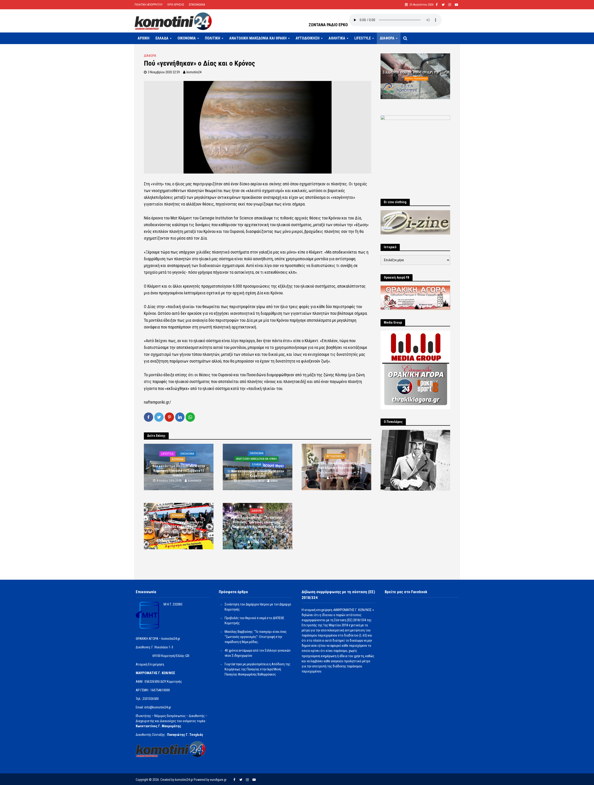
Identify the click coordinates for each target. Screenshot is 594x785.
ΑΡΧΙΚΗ (143, 38)
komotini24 (194, 72)
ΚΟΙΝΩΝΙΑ (177, 459)
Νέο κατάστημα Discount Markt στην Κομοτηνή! (257, 474)
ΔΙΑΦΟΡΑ (387, 38)
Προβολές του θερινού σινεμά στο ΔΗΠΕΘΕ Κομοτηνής (178, 525)
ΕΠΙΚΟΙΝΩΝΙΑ (197, 4)
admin (274, 481)
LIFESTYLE (362, 38)
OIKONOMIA (187, 38)
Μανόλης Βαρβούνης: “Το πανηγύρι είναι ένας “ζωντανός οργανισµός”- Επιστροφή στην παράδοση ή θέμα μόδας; (257, 524)
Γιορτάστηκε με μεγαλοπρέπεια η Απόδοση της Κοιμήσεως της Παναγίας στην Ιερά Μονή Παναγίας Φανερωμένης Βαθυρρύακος (257, 669)
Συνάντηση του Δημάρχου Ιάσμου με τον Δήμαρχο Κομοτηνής (336, 465)
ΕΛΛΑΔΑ (161, 38)
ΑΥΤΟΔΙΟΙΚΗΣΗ (308, 38)
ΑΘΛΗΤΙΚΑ (337, 38)
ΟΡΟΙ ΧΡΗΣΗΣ (175, 4)
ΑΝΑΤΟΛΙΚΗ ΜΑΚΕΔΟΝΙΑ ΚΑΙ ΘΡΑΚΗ (258, 38)
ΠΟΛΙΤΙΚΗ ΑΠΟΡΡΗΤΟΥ (149, 4)
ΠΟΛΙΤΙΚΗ (212, 38)
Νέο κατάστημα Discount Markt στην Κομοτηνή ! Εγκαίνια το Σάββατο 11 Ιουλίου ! (178, 470)
